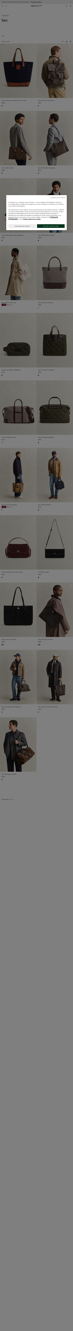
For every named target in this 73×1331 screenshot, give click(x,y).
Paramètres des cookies (22, 226)
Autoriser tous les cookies (51, 226)
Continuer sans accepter (57, 197)
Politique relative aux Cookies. (32, 219)
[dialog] (36, 212)
